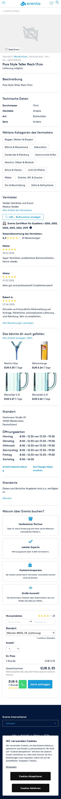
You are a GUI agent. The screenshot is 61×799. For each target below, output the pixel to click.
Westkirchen (20, 56)
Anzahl (10, 642)
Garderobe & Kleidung (17, 154)
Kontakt (25, 735)
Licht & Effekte (36, 169)
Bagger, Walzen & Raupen (19, 139)
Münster (7, 498)
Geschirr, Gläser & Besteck (19, 162)
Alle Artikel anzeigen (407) (18, 337)
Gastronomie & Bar (45, 154)
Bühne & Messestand (16, 147)
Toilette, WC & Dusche (30, 177)
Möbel (8, 177)
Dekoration (40, 147)
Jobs (14, 735)
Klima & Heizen (13, 169)
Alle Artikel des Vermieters (17, 210)
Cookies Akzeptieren (30, 776)
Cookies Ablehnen (31, 788)
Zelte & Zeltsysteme (42, 185)
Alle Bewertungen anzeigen (18, 322)
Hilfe (46, 735)
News (37, 735)
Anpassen (11, 766)
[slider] (14, 238)
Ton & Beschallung (15, 185)
